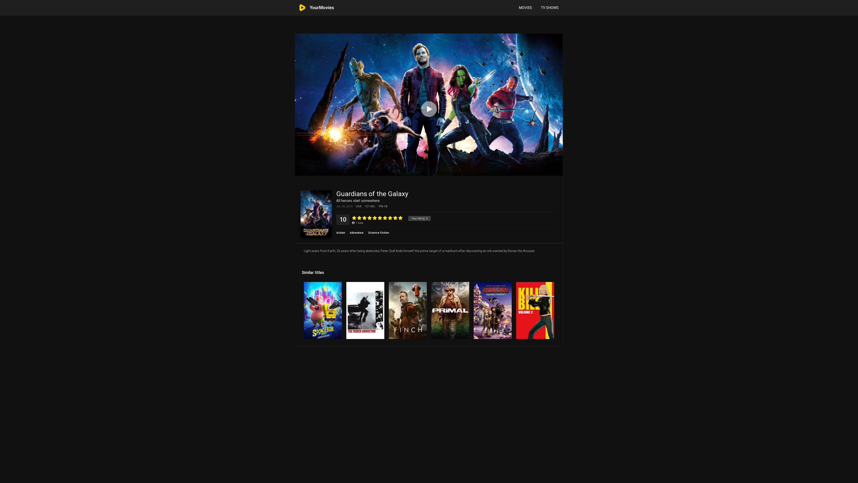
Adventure (357, 232)
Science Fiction (378, 232)
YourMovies (322, 7)
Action (340, 232)
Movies (525, 8)
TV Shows (550, 8)
